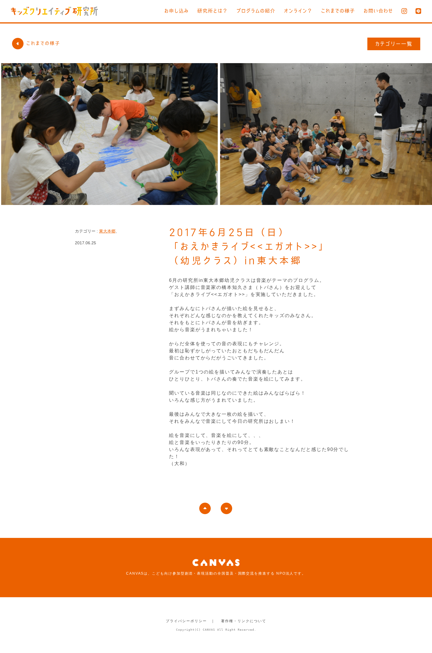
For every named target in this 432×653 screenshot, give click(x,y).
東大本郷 (107, 231)
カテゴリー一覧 (394, 43)
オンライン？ (298, 10)
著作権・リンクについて (243, 621)
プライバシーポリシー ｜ (190, 621)
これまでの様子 (338, 10)
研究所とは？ (212, 10)
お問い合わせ (378, 10)
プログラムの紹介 (255, 10)
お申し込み (176, 10)
